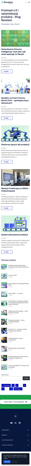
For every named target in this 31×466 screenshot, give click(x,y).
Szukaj (26, 378)
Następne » (18, 389)
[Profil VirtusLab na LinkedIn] (15, 423)
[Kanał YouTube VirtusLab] (11, 423)
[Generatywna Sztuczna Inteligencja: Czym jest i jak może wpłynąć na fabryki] (15, 38)
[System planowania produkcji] (15, 223)
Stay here (14, 461)
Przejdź (6, 71)
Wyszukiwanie (5, 375)
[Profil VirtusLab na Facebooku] (20, 423)
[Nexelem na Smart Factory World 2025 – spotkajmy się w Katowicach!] (15, 87)
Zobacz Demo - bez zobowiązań (14, 402)
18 (11, 389)
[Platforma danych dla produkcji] (15, 133)
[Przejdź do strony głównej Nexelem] (7, 2)
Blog (12, 24)
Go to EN (7, 461)
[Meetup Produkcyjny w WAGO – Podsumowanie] (15, 177)
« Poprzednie (6, 385)
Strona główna (5, 24)
